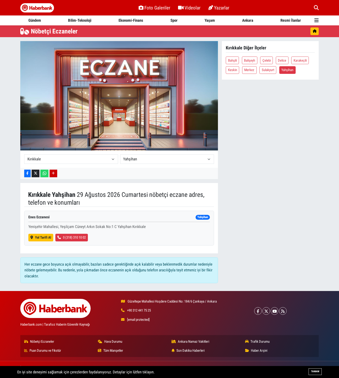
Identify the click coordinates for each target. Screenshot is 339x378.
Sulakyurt (268, 70)
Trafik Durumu (260, 341)
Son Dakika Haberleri (190, 350)
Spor (174, 20)
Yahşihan (287, 70)
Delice (282, 60)
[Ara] (316, 7)
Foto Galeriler (157, 8)
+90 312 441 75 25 (139, 310)
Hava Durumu (113, 341)
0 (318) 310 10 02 (74, 237)
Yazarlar (221, 8)
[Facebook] (258, 311)
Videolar (192, 8)
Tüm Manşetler (113, 350)
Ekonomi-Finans (131, 20)
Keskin (232, 70)
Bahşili (232, 60)
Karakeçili (300, 60)
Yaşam (210, 20)
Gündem (34, 20)
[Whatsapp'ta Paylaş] (44, 173)
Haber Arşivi (259, 350)
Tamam (315, 371)
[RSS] (283, 311)
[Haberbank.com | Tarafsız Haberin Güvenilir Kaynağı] (37, 8)
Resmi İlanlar (290, 20)
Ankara (247, 20)
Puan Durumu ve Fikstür (45, 350)
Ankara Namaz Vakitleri (193, 341)
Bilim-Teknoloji (79, 20)
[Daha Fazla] (53, 173)
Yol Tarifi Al (43, 237)
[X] (266, 311)
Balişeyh (249, 60)
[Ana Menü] (316, 20)
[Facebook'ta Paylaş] (27, 173)
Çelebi (266, 60)
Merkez (249, 70)
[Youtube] (274, 311)
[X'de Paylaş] (35, 173)
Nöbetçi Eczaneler (42, 341)
